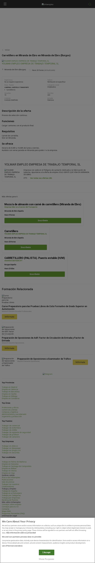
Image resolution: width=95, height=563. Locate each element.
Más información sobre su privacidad (21, 533)
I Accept (46, 552)
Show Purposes (46, 559)
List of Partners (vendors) (12, 546)
